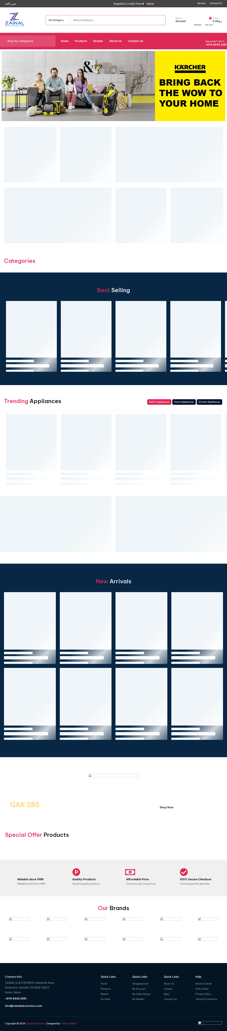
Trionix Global (68, 1023)
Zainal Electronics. (35, 1023)
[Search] (158, 20)
